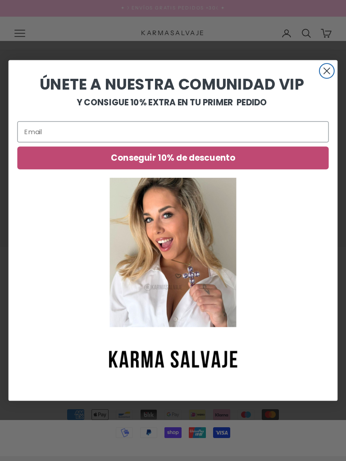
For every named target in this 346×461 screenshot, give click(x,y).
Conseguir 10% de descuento (173, 158)
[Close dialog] (326, 70)
